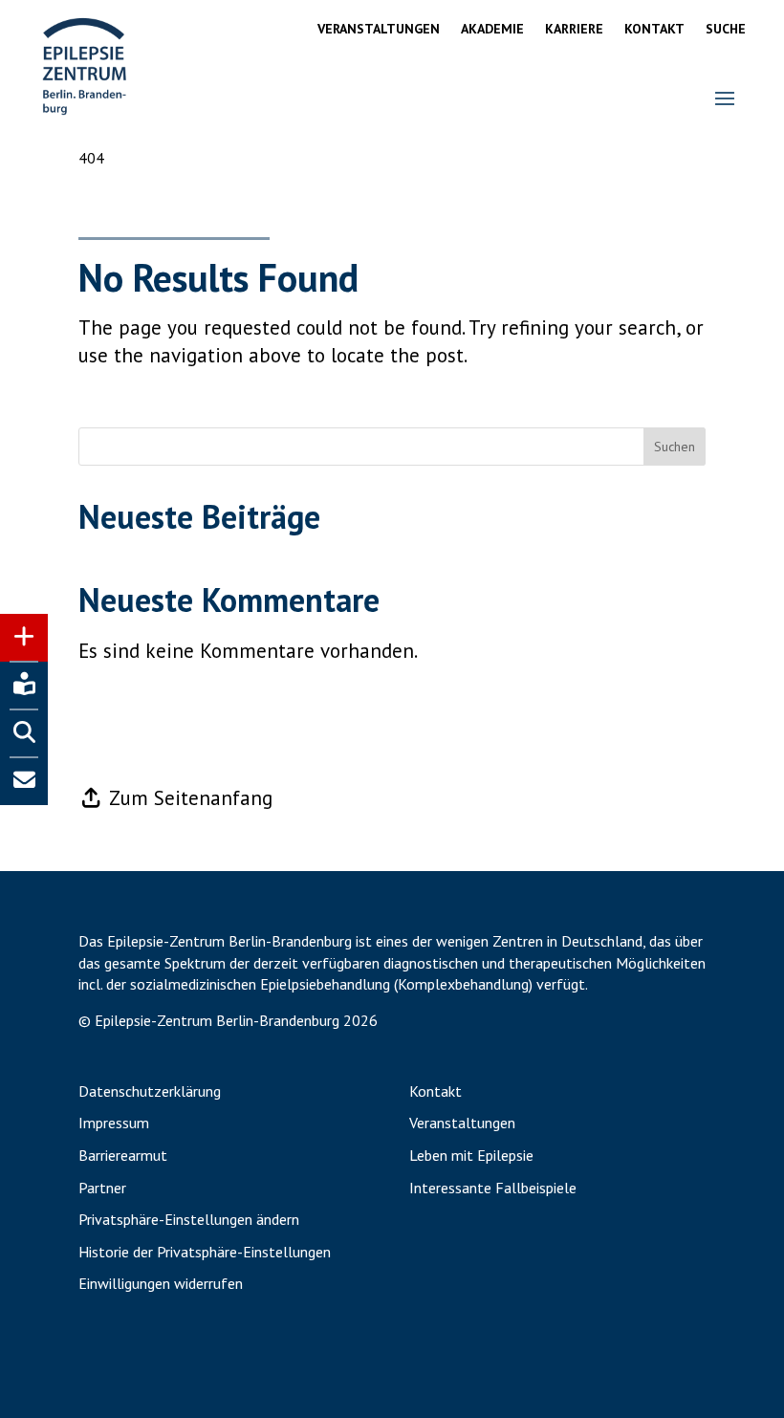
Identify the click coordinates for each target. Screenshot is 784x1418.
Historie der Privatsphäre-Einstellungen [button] (204, 1252)
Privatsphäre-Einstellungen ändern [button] (188, 1220)
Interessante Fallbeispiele (493, 1188)
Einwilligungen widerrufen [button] (160, 1284)
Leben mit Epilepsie (471, 1156)
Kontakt (654, 29)
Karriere (574, 29)
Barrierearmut (122, 1156)
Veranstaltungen (378, 29)
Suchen (674, 446)
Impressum (113, 1123)
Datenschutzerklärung (149, 1092)
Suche (726, 29)
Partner (102, 1188)
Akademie (492, 29)
